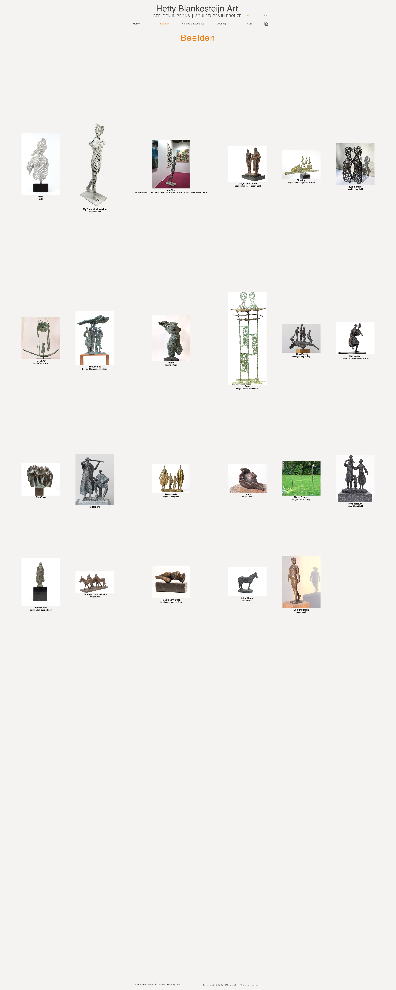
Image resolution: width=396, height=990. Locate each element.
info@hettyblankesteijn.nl (248, 985)
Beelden (198, 38)
